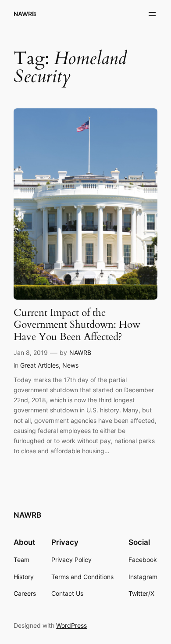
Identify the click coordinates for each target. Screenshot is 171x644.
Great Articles (39, 365)
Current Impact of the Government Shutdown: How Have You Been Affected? (77, 325)
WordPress (71, 625)
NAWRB (25, 14)
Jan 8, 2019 (31, 352)
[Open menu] (152, 14)
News (70, 365)
